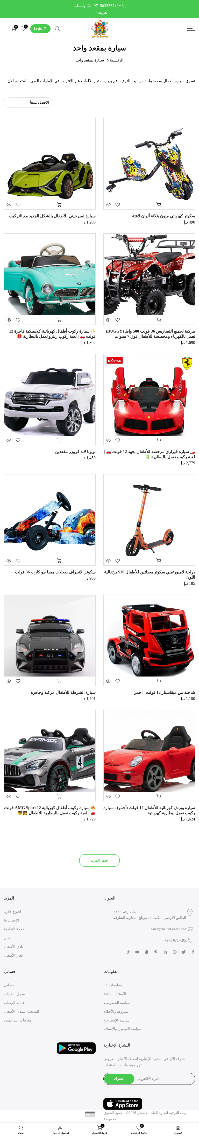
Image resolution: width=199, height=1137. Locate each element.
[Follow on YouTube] (137, 952)
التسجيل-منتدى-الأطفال (21, 1011)
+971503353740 (107, 6)
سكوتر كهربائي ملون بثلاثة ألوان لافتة (163, 216)
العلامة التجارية (15, 929)
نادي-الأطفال (13, 947)
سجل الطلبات (14, 994)
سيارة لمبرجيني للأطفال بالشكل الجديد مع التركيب (52, 216)
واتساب (79, 6)
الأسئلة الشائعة (114, 994)
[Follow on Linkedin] (165, 952)
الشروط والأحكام (116, 1011)
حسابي (9, 985)
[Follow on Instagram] (174, 952)
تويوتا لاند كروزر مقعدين (75, 451)
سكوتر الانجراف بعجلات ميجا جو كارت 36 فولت (55, 572)
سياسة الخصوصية (116, 1003)
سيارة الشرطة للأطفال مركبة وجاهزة (63, 692)
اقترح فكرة (12, 912)
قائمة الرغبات (14, 1003)
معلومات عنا (112, 985)
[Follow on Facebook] (193, 952)
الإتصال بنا (11, 920)
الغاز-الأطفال (13, 955)
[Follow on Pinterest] (156, 952)
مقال (7, 938)
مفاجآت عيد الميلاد (17, 1020)
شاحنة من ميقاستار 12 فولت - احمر (164, 692)
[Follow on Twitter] (184, 952)
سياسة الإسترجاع (116, 1020)
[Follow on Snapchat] (147, 952)
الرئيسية (116, 60)
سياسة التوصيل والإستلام (122, 1029)
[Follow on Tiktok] (128, 952)
